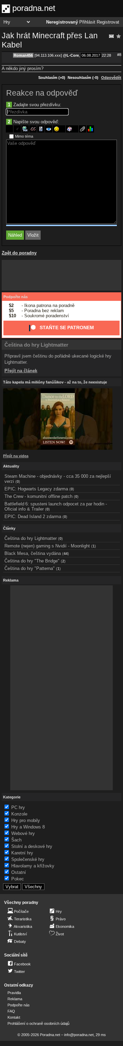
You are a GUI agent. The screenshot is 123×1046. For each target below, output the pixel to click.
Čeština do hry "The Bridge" (31, 560)
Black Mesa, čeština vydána (32, 553)
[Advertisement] (61, 275)
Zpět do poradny (19, 252)
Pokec (17, 878)
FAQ (11, 1011)
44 (66, 554)
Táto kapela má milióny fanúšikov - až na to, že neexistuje (55, 382)
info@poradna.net (79, 1035)
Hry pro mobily (25, 820)
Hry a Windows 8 (28, 826)
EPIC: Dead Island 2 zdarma (32, 516)
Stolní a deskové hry (31, 846)
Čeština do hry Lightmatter (36, 345)
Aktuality (11, 466)
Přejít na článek (20, 370)
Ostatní (18, 872)
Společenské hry (27, 859)
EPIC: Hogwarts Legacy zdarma (36, 488)
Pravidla (14, 993)
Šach (16, 839)
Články (9, 528)
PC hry (18, 807)
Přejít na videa (15, 456)
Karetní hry (22, 852)
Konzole (19, 814)
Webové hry (23, 833)
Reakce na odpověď (42, 92)
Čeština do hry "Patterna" (29, 568)
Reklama (15, 999)
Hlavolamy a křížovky (32, 865)
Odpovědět (111, 77)
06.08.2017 (91, 55)
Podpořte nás (15, 297)
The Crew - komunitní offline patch (38, 496)
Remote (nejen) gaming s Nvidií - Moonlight (47, 545)
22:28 (106, 55)
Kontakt (14, 1017)
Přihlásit (87, 22)
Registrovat (108, 22)
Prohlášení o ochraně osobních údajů (38, 1023)
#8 (119, 55)
